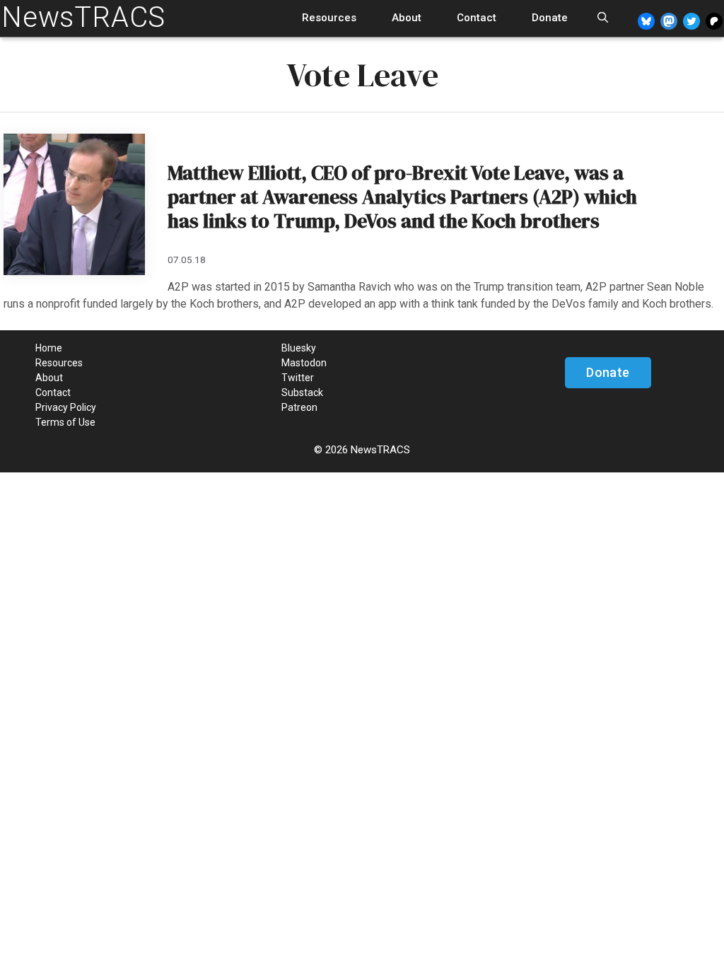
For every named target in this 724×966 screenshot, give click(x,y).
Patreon (299, 407)
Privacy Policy (65, 407)
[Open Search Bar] (603, 18)
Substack (302, 392)
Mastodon (304, 362)
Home (48, 348)
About (406, 17)
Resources (329, 17)
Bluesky (298, 348)
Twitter (297, 377)
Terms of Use (65, 422)
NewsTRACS (83, 17)
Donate (550, 17)
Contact (476, 17)
